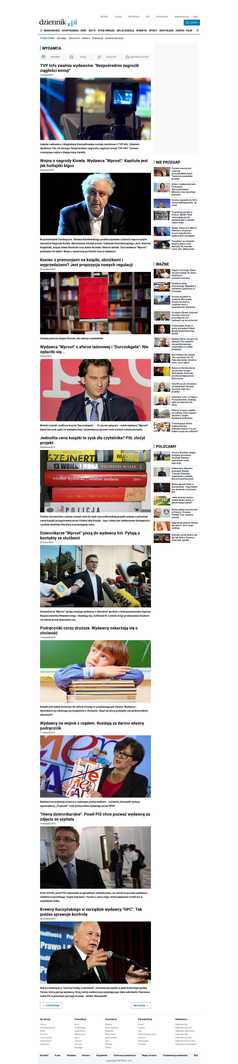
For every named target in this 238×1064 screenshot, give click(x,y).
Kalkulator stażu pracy (185, 1031)
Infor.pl (43, 1024)
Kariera (86, 1055)
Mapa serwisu (149, 1055)
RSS (196, 1055)
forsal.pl (118, 17)
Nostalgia (61, 38)
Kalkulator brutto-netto (185, 1041)
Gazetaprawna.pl (47, 1028)
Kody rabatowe (111, 1028)
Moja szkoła (110, 1034)
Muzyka (108, 1044)
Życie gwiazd (111, 1037)
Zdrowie (78, 1041)
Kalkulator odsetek (183, 1037)
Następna (139, 1005)
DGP (148, 17)
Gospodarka (80, 1031)
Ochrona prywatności (125, 1055)
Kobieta (108, 1024)
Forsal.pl (43, 1034)
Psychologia (143, 1041)
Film (107, 1041)
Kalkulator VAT (181, 1034)
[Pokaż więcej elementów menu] (197, 30)
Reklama (71, 1055)
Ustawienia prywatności (175, 1055)
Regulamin (101, 1055)
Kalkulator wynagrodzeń (186, 1044)
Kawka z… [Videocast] (92, 38)
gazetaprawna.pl (182, 17)
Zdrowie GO (74, 38)
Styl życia (142, 1044)
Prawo (141, 1024)
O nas (57, 1055)
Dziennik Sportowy (114, 38)
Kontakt (44, 1055)
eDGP (42, 1031)
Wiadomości (80, 1034)
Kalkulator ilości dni (183, 1028)
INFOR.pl (104, 17)
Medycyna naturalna (147, 1034)
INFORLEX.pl (134, 17)
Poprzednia (53, 1005)
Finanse (141, 1028)
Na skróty (45, 1019)
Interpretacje (45, 1041)
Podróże (78, 1044)
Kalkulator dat (181, 1024)
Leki (139, 1031)
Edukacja (109, 1031)
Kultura (108, 1047)
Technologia (80, 1028)
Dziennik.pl (80, 1019)
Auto (77, 1024)
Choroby (141, 1037)
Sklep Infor (45, 1044)
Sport (77, 1037)
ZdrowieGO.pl (162, 17)
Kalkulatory (181, 1019)
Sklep (195, 17)
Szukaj (194, 22)
